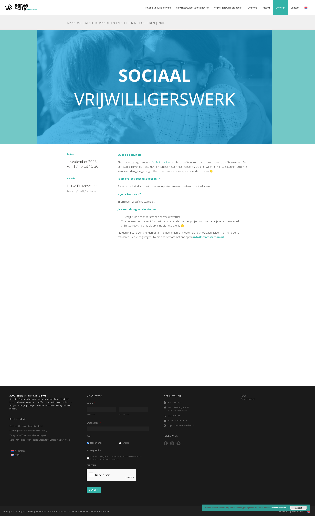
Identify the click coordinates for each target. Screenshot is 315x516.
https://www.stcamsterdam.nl (181, 425)
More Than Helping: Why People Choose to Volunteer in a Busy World (40, 439)
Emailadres (94, 423)
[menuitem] (18, 451)
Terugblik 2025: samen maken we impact (28, 435)
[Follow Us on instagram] (172, 443)
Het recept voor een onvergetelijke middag (28, 430)
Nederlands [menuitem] (20, 450)
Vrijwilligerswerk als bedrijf (228, 7)
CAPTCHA (91, 465)
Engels (126, 442)
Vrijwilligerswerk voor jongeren (192, 7)
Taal (89, 436)
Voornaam (91, 414)
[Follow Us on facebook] (166, 443)
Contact (295, 7)
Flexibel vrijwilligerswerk (158, 7)
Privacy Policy (95, 450)
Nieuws (266, 7)
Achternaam (124, 414)
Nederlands (96, 442)
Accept (298, 507)
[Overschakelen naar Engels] (306, 8)
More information (279, 507)
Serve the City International (291, 511)
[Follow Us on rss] (178, 443)
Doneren (280, 7)
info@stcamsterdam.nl (177, 420)
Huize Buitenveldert (160, 162)
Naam (91, 403)
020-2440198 (174, 415)
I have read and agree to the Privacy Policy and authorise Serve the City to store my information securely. (115, 457)
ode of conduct (248, 399)
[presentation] (111, 475)
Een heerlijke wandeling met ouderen (26, 426)
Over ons (252, 7)
